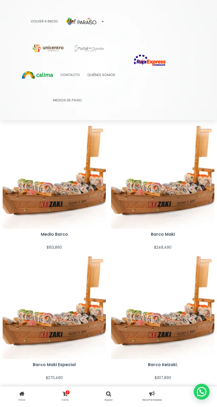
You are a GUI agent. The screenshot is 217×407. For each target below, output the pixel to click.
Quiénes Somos (101, 74)
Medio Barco (54, 234)
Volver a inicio (44, 21)
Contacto (70, 74)
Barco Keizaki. (163, 364)
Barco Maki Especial (54, 364)
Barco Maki (163, 234)
